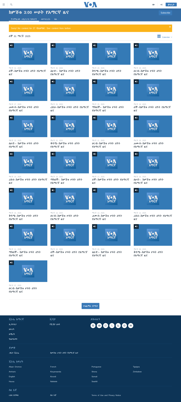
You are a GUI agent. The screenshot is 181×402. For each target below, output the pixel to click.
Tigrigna (136, 367)
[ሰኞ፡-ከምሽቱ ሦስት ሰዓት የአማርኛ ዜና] (28, 54)
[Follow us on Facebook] (93, 325)
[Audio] (162, 5)
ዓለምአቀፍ (13, 339)
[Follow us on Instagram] (105, 325)
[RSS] (118, 325)
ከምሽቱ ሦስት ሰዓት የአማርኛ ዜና (64, 353)
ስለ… (56, 19)
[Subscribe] (130, 325)
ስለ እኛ (53, 395)
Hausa (11, 381)
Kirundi (53, 376)
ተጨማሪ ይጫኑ (90, 306)
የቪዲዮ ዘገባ (55, 324)
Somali (94, 376)
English (12, 376)
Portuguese (96, 367)
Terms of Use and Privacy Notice (106, 395)
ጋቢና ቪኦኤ (14, 353)
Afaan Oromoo (15, 367)
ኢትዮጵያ (13, 324)
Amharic (12, 371)
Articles (45, 19)
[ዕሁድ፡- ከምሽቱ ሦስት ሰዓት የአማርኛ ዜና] (69, 54)
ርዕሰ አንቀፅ (13, 395)
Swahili (94, 381)
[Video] (154, 5)
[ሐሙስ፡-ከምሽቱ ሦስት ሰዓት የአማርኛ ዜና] (28, 90)
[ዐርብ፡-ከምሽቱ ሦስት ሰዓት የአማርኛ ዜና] (153, 54)
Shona (94, 371)
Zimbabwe (137, 371)
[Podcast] (124, 325)
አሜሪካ (12, 334)
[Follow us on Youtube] (99, 325)
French (53, 367)
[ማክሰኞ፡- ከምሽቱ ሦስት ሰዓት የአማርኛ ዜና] (111, 90)
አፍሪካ (11, 329)
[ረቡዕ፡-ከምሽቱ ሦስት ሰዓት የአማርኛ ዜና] (69, 90)
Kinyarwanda (55, 371)
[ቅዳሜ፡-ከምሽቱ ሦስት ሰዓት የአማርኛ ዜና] (111, 54)
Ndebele (53, 381)
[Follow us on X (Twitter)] (111, 325)
